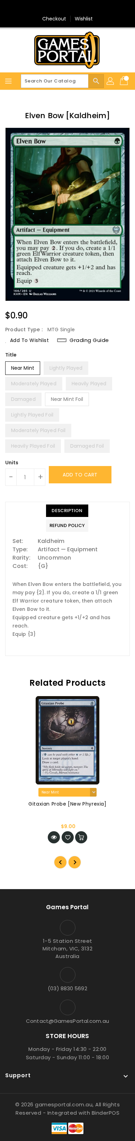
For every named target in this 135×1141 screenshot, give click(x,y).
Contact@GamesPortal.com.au (67, 1021)
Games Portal (67, 907)
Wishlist (84, 18)
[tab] (67, 510)
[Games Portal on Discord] (80, 8)
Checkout (54, 18)
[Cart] (125, 81)
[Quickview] (54, 837)
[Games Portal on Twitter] (67, 8)
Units (12, 462)
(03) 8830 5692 (67, 988)
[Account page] (111, 81)
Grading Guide (89, 340)
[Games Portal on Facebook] (54, 8)
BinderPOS (106, 1112)
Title (11, 354)
